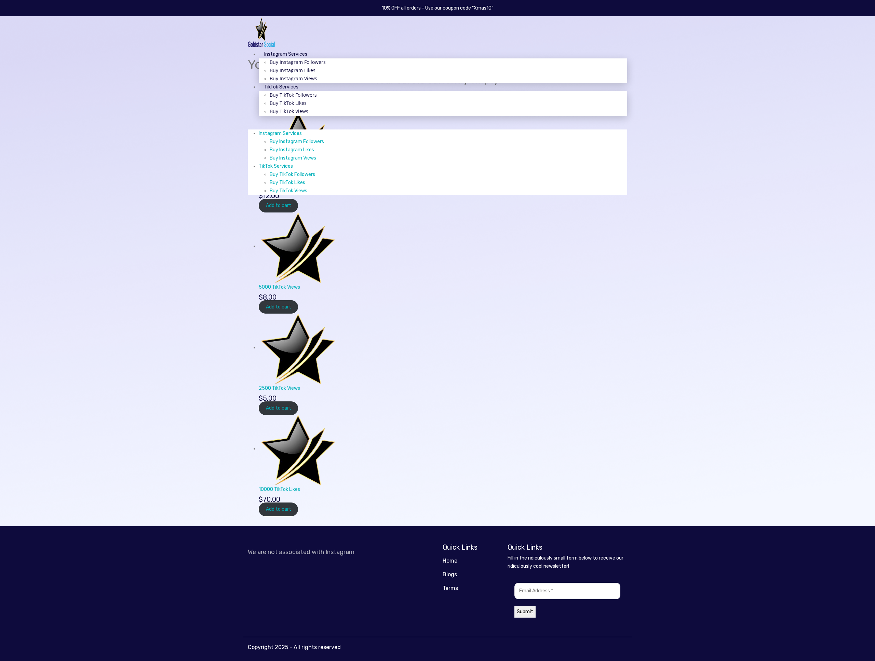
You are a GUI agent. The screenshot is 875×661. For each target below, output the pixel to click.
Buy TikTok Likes (288, 103)
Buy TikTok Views (289, 111)
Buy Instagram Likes (292, 70)
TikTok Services (281, 87)
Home (450, 560)
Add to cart (278, 206)
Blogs (450, 574)
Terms (450, 588)
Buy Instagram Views (293, 78)
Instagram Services (285, 54)
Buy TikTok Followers (293, 95)
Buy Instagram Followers (298, 62)
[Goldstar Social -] (261, 33)
